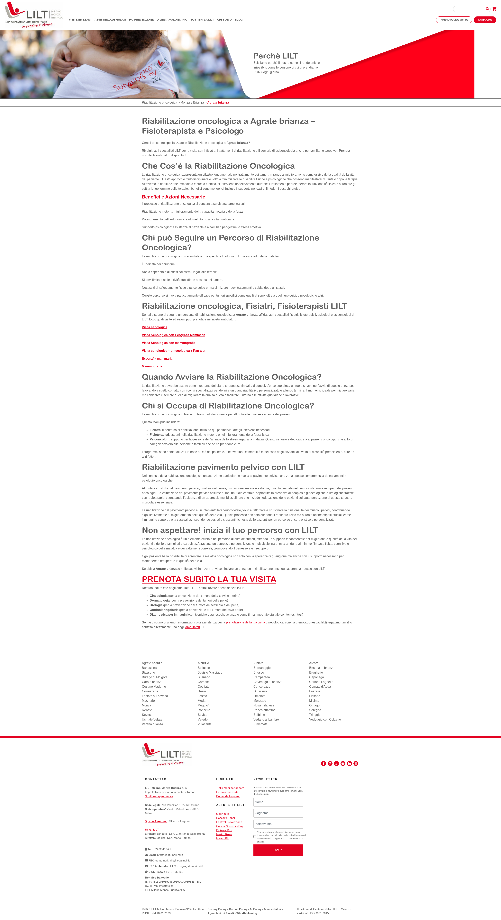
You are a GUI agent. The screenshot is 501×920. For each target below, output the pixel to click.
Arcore (313, 663)
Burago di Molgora (155, 677)
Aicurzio (203, 663)
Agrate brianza (237, 142)
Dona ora (485, 19)
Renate (147, 710)
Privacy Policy (217, 909)
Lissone (314, 696)
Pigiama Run (224, 830)
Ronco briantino (264, 710)
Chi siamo (224, 19)
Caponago (316, 677)
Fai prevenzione (141, 19)
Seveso (147, 714)
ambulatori (192, 627)
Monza (146, 705)
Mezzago (259, 700)
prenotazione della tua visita (245, 622)
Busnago (204, 677)
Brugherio (316, 672)
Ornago (314, 705)
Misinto (314, 700)
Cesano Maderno (154, 686)
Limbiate (259, 696)
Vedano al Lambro (266, 719)
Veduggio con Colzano (325, 719)
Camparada (261, 677)
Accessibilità (272, 909)
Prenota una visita (454, 19)
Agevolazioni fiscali (221, 913)
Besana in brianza (321, 667)
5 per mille (222, 813)
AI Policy (255, 909)
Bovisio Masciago (210, 672)
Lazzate (314, 691)
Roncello (204, 710)
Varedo (203, 719)
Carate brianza (152, 682)
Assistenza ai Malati (110, 19)
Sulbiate (259, 714)
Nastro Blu (222, 838)
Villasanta (205, 724)
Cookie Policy (238, 909)
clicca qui (263, 794)
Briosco (258, 672)
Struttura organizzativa (159, 796)
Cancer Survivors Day (229, 826)
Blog (239, 19)
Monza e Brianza (192, 102)
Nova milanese (263, 705)
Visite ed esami (80, 19)
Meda (201, 700)
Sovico (202, 714)
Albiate (258, 663)
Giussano (260, 691)
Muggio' (203, 705)
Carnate (203, 682)
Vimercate (260, 724)
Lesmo (202, 696)
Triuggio (315, 714)
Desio (202, 691)
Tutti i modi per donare (230, 787)
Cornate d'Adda (320, 686)
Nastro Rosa (224, 834)
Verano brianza (152, 724)
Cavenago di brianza (267, 682)
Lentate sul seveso (155, 696)
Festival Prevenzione (229, 821)
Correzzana (150, 691)
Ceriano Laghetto (321, 682)
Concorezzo (261, 686)
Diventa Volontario (172, 19)
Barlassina (149, 667)
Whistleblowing (246, 913)
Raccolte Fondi (225, 817)
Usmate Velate (152, 719)
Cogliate (203, 686)
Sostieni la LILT (202, 19)
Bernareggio (262, 667)
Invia (278, 850)
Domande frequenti (228, 796)
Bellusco (204, 667)
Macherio (148, 700)
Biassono (148, 672)
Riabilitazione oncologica (159, 102)
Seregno (315, 710)
